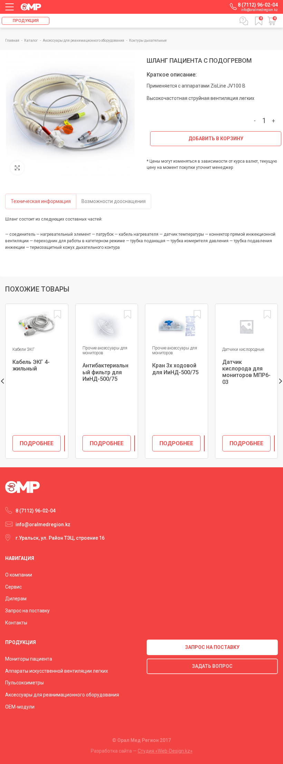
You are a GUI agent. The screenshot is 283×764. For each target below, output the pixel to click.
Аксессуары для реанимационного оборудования (84, 40)
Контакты (16, 622)
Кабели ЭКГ (23, 349)
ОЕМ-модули (20, 707)
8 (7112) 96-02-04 (258, 5)
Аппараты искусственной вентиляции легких (56, 671)
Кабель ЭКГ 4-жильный (31, 365)
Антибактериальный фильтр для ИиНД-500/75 (105, 372)
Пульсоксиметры (24, 682)
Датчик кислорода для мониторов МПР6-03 (246, 372)
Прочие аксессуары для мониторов (104, 350)
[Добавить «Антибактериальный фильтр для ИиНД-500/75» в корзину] (134, 443)
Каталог (31, 40)
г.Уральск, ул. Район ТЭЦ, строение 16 (60, 538)
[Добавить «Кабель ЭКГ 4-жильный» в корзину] (64, 443)
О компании (18, 575)
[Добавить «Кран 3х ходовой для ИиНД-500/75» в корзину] (204, 443)
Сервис (13, 587)
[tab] (40, 201)
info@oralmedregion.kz (259, 10)
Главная (12, 40)
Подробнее (36, 443)
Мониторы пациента (28, 659)
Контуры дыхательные (148, 40)
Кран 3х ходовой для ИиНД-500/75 (175, 368)
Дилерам (16, 598)
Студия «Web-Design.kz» (165, 751)
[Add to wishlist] (57, 314)
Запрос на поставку (27, 610)
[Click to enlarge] (17, 168)
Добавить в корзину (215, 138)
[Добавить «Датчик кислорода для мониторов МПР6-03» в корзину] (274, 443)
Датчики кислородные (243, 349)
